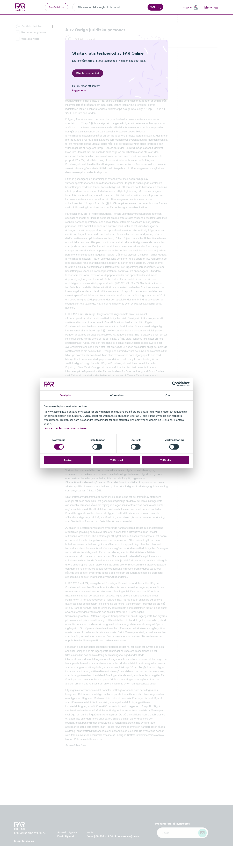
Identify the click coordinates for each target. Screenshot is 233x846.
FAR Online (20, 7)
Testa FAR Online (56, 7)
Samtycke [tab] (65, 395)
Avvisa (67, 460)
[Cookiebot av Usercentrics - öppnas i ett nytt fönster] (175, 384)
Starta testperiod (87, 73)
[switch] (97, 447)
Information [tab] (116, 395)
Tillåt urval (116, 460)
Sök (153, 7)
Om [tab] (167, 395)
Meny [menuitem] (208, 7)
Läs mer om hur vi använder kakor (65, 428)
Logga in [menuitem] (187, 7)
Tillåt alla (165, 460)
